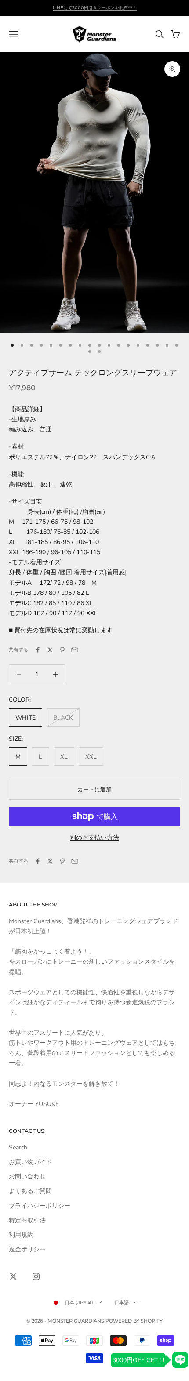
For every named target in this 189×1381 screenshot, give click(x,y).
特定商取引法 (27, 1220)
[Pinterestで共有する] (62, 649)
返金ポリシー (27, 1249)
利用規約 (21, 1235)
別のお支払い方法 (94, 838)
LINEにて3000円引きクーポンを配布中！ (95, 8)
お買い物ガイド (30, 1162)
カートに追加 (94, 790)
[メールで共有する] (74, 649)
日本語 (121, 1302)
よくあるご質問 (30, 1191)
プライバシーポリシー (39, 1206)
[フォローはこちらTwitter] (13, 1276)
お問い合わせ (27, 1176)
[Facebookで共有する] (37, 649)
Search (18, 1147)
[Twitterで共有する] (50, 649)
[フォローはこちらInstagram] (36, 1276)
